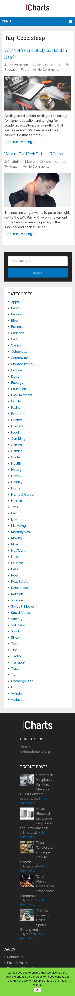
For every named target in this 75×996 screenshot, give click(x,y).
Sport (15, 631)
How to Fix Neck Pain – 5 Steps (33, 153)
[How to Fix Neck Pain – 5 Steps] (37, 190)
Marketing (18, 526)
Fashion (16, 407)
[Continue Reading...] (19, 142)
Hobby (16, 476)
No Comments (48, 70)
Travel (15, 669)
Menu (6, 21)
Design (16, 376)
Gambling (18, 439)
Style (15, 637)
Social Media (20, 613)
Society (16, 619)
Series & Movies (23, 606)
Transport (18, 662)
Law (14, 513)
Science (17, 600)
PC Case (17, 563)
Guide (15, 457)
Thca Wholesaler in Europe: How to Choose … (36, 852)
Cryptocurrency (22, 364)
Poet (14, 575)
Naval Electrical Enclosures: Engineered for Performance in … (36, 818)
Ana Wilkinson (17, 65)
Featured (18, 414)
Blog (14, 320)
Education (11, 70)
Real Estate (19, 582)
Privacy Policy (17, 963)
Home (15, 488)
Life (14, 519)
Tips (14, 650)
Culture (16, 370)
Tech (14, 644)
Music (15, 544)
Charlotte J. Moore (21, 162)
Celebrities (19, 352)
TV (13, 675)
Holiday (16, 482)
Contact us (15, 957)
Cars (14, 339)
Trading (16, 656)
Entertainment (21, 395)
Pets (14, 569)
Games (16, 445)
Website (17, 700)
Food (25, 70)
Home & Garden (23, 494)
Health (14, 166)
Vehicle (16, 693)
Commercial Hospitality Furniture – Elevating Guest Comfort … (37, 784)
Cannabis (18, 333)
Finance (17, 420)
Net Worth (18, 550)
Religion (17, 594)
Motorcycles (20, 532)
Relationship (20, 588)
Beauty (16, 314)
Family (16, 401)
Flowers (17, 426)
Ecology (17, 383)
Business (17, 327)
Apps (15, 302)
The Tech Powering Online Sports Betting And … (35, 920)
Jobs (14, 507)
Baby (15, 308)
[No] (70, 982)
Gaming (17, 451)
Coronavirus (20, 358)
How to (16, 501)
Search (37, 273)
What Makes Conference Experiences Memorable (37, 886)
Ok (37, 989)
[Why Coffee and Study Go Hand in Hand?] (37, 93)
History (16, 470)
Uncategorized (22, 681)
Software (18, 625)
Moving (16, 538)
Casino (16, 345)
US (13, 687)
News (15, 557)
